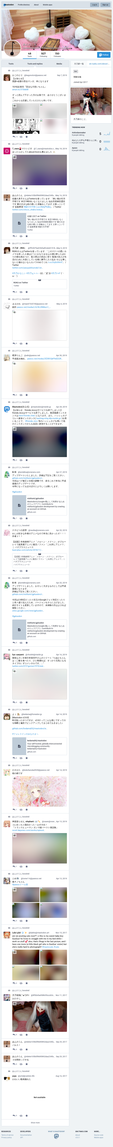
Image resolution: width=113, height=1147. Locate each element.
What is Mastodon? (56, 1131)
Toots (11, 64)
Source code (98, 1135)
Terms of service (7, 1135)
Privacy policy (6, 1137)
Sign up (105, 5)
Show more (35, 1123)
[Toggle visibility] (15, 106)
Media (59, 64)
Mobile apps (47, 5)
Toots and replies (35, 64)
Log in (94, 5)
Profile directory (24, 5)
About (36, 5)
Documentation (26, 1135)
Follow (105, 55)
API (21, 1137)
